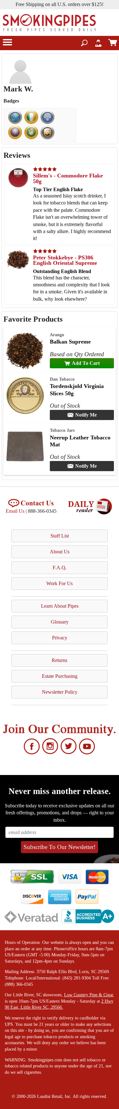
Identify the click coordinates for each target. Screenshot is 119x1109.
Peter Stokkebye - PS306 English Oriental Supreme (65, 260)
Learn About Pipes (59, 606)
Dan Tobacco (62, 379)
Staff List (59, 535)
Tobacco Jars (62, 430)
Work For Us (59, 583)
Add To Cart (86, 363)
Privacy (59, 637)
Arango (57, 334)
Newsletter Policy (59, 692)
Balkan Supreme (70, 341)
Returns (59, 660)
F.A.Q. (60, 567)
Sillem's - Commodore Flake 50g (68, 178)
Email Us (15, 511)
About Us (59, 551)
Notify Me (86, 415)
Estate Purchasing (59, 676)
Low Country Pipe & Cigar (88, 994)
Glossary (60, 622)
